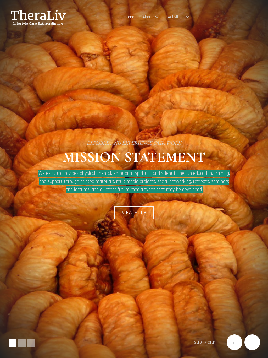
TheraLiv (38, 15)
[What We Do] (31, 343)
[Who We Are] (22, 343)
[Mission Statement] (12, 343)
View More (134, 212)
